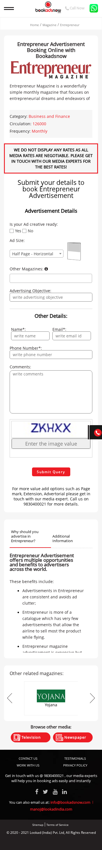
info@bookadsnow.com (70, 802)
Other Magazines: (27, 269)
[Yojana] (51, 683)
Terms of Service (57, 825)
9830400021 (54, 775)
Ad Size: (17, 241)
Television (30, 737)
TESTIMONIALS (75, 758)
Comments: (20, 367)
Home (34, 25)
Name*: (18, 329)
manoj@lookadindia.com (51, 809)
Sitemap (37, 825)
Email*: (59, 329)
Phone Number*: (26, 348)
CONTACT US (28, 758)
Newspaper (74, 737)
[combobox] (36, 254)
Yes (18, 231)
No (30, 231)
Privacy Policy (75, 765)
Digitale (72, 842)
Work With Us (28, 765)
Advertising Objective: (30, 291)
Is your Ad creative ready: (34, 224)
